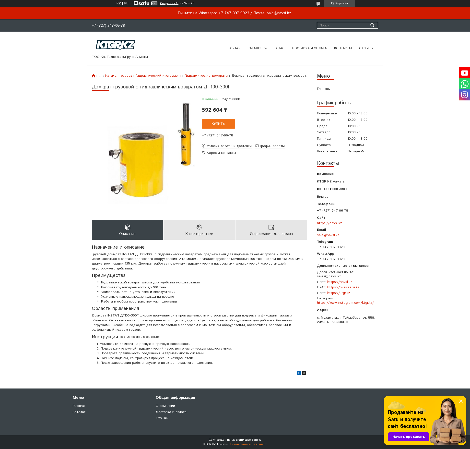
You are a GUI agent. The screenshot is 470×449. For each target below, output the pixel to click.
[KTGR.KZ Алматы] (116, 44)
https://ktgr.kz (338, 293)
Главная (233, 48)
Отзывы (366, 48)
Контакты (343, 48)
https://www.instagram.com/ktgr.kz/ (345, 302)
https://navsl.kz (329, 223)
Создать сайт (169, 3)
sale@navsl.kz (328, 235)
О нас (279, 48)
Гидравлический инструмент (158, 75)
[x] (304, 374)
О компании (165, 405)
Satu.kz (256, 440)
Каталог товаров (118, 75)
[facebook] (299, 374)
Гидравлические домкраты (206, 75)
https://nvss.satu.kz (343, 287)
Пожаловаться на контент (248, 444)
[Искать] (372, 25)
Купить (218, 123)
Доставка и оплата (309, 48)
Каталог (255, 48)
